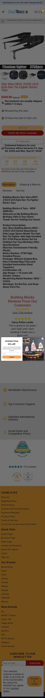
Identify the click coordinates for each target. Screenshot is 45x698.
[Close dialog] (43, 339)
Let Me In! (11, 357)
